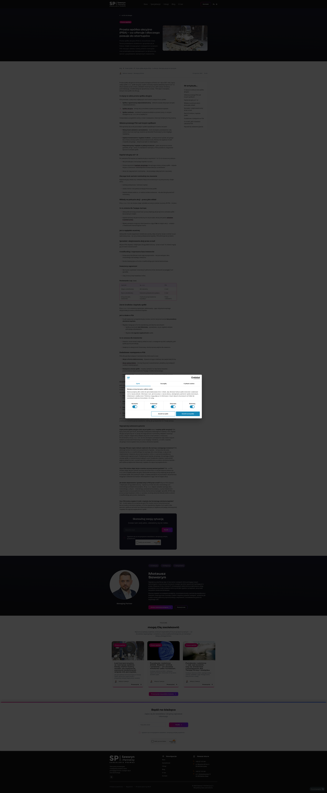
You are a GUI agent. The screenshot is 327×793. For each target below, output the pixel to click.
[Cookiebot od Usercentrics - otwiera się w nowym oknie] (192, 378)
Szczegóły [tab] (163, 383)
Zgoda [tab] (138, 383)
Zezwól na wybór (163, 413)
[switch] (153, 406)
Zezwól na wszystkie (188, 413)
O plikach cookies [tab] (189, 383)
